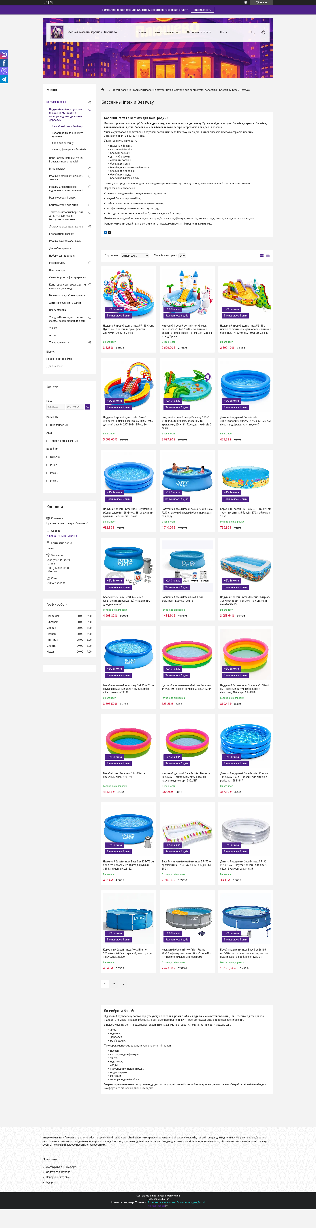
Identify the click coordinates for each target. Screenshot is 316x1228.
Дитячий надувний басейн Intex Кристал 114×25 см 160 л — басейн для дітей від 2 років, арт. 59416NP (244, 777)
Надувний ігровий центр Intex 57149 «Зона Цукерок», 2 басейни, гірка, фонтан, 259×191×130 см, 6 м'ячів (128, 329)
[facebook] (105, 232)
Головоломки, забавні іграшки (67, 295)
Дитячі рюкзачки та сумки (65, 302)
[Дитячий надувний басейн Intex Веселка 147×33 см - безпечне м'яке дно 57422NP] (187, 654)
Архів (52, 335)
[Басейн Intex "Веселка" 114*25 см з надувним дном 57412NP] (128, 742)
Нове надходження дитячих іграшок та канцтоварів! (66, 159)
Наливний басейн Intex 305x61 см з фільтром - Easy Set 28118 (183, 599)
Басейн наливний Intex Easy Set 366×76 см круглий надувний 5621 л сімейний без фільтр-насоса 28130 (128, 689)
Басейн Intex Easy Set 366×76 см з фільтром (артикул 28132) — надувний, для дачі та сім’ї (126, 601)
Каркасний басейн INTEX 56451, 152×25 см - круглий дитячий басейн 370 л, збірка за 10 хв (245, 513)
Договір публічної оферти (61, 1167)
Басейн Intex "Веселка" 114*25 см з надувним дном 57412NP (124, 775)
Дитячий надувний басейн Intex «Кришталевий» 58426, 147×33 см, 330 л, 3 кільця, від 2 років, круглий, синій (245, 421)
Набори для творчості (62, 255)
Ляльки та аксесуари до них (66, 226)
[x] (109, 232)
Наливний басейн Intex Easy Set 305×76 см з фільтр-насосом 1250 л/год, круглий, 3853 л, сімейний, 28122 (128, 865)
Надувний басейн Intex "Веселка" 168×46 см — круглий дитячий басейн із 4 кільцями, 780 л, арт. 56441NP (244, 689)
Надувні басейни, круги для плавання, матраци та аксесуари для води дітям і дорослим (164, 89)
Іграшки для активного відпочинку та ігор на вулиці (66, 188)
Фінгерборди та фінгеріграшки (67, 277)
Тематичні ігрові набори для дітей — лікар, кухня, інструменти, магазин (66, 216)
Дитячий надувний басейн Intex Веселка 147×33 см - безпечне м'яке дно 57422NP (186, 687)
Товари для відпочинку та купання (67, 134)
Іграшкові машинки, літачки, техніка (66, 178)
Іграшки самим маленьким (65, 241)
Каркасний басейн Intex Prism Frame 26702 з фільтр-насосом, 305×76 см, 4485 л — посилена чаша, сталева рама (186, 953)
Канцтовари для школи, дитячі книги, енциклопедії (67, 286)
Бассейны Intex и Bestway (67, 126)
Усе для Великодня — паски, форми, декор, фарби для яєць (67, 319)
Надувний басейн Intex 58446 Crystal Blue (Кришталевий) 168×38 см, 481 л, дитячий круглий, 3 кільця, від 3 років (128, 513)
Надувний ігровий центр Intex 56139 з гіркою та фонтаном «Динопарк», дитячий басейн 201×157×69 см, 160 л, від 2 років (245, 329)
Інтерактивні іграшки (61, 233)
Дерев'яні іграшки (60, 248)
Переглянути (202, 10)
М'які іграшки (57, 168)
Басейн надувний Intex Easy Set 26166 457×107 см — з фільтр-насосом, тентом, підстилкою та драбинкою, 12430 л (244, 953)
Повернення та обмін (59, 358)
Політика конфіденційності (191, 1202)
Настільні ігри (57, 270)
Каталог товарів (164, 32)
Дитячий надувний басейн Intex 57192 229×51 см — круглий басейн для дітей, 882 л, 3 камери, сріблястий (243, 865)
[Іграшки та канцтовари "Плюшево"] (57, 32)
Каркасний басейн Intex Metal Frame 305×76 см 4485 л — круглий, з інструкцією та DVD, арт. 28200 (128, 953)
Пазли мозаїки (58, 309)
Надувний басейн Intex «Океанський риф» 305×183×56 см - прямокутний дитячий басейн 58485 (245, 601)
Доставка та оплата (199, 32)
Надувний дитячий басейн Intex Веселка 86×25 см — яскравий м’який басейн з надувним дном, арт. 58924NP (186, 777)
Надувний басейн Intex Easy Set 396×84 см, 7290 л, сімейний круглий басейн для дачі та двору (187, 513)
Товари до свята (59, 342)
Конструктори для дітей (63, 204)
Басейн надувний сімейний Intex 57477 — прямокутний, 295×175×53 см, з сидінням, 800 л (186, 865)
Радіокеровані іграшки (62, 197)
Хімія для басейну (63, 143)
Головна (141, 32)
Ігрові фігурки (57, 262)
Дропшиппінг (54, 366)
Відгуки (50, 351)
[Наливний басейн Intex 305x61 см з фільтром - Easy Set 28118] (187, 566)
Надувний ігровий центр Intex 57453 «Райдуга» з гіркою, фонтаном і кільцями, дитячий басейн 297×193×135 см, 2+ (128, 421)
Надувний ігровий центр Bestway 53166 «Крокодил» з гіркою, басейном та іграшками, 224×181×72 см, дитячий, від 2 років (186, 422)
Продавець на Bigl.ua (158, 1199)
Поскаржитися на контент (161, 1202)
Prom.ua (175, 1195)
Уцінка (53, 328)
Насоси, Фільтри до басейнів (69, 149)
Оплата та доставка (58, 1171)
